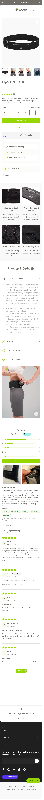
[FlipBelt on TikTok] (19, 769)
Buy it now (21, 128)
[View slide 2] (21, 718)
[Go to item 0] (5, 72)
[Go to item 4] (29, 72)
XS (5, 113)
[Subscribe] (37, 761)
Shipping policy (35, 790)
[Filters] (4, 531)
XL (32, 113)
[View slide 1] (19, 718)
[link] (11, 196)
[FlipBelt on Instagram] (8, 769)
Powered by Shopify (27, 786)
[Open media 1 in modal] (37, 22)
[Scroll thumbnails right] (38, 474)
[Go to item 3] (21, 72)
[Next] (39, 2)
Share (7, 175)
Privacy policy (15, 790)
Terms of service (25, 790)
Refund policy (6, 790)
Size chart (36, 108)
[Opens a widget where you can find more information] (33, 780)
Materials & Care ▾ (17, 158)
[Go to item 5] (37, 72)
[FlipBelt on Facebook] (3, 769)
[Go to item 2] (13, 72)
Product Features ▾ (18, 152)
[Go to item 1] (12, 474)
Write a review (21, 461)
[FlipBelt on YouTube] (14, 769)
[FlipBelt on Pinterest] (24, 769)
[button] (7, 94)
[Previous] (3, 2)
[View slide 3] (24, 718)
